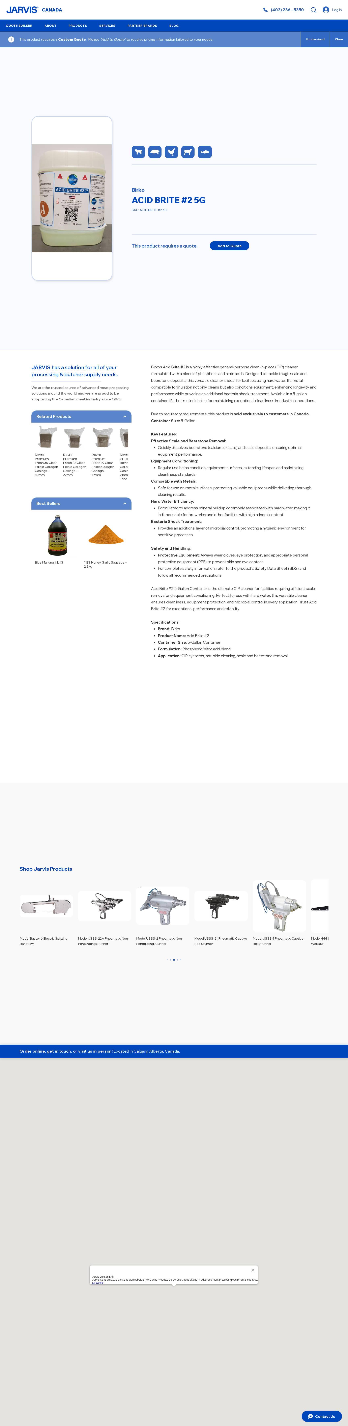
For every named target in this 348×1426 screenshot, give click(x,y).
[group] (81, 445)
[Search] (313, 10)
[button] (50, 26)
